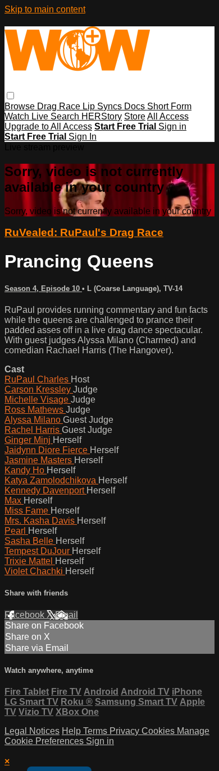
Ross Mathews (35, 409)
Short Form (169, 106)
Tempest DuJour (38, 551)
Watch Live (27, 116)
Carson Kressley (38, 389)
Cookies (159, 731)
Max (14, 500)
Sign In (83, 136)
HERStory (101, 116)
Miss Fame (27, 510)
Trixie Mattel (29, 561)
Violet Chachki (34, 571)
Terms (96, 731)
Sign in (172, 126)
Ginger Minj (28, 440)
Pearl (16, 530)
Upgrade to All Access (48, 126)
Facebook (25, 615)
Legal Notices (32, 731)
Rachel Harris (33, 430)
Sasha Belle (30, 541)
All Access (168, 116)
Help (72, 731)
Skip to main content (44, 9)
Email (66, 615)
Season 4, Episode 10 (43, 288)
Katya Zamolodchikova (51, 480)
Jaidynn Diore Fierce (47, 450)
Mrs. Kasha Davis (40, 520)
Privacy (126, 731)
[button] (10, 95)
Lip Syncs (103, 106)
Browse (20, 106)
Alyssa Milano (33, 419)
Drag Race (60, 106)
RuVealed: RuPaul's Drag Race (83, 232)
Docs (135, 106)
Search (66, 116)
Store (134, 116)
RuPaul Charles (37, 379)
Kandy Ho (25, 470)
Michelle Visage (37, 399)
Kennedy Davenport (45, 490)
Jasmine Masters (39, 460)
